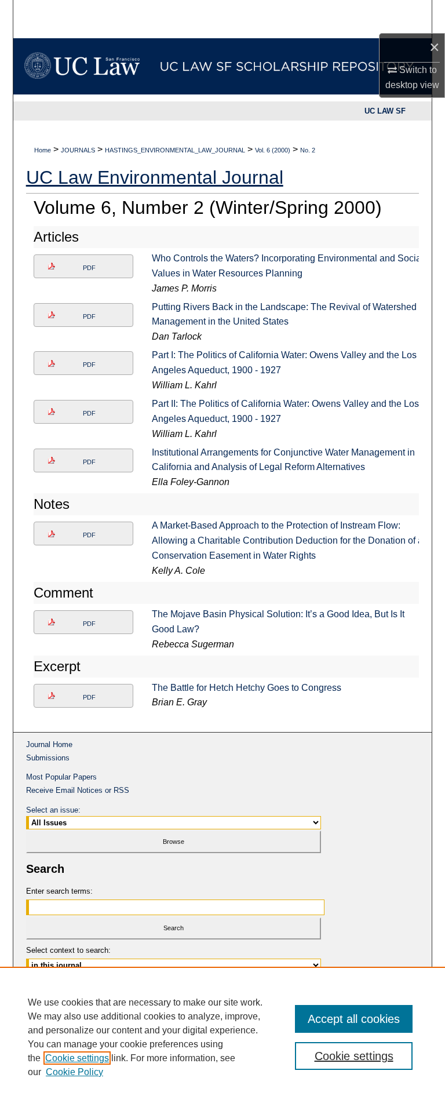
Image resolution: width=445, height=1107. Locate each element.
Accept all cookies (354, 1019)
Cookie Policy (74, 1072)
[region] (222, 1037)
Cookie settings (77, 1058)
